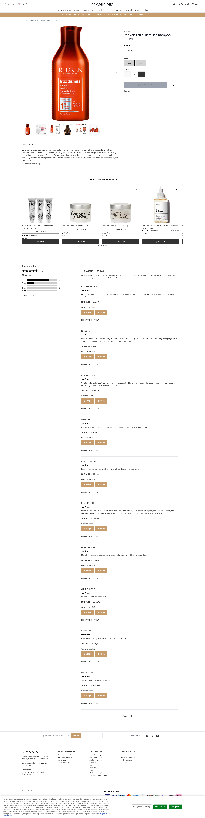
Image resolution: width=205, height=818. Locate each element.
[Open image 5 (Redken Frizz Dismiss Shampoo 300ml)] (81, 129)
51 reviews (138, 45)
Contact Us (62, 760)
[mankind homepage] (102, 4)
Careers (92, 765)
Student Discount (95, 760)
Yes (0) (88, 312)
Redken (127, 31)
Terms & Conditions (128, 757)
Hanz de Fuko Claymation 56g (75, 226)
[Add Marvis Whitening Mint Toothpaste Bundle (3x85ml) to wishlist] (56, 189)
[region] (102, 807)
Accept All (175, 807)
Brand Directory (95, 755)
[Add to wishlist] (174, 85)
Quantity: (128, 69)
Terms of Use (7, 816)
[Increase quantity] (141, 74)
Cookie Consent (27, 770)
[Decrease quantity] (127, 74)
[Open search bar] (174, 4)
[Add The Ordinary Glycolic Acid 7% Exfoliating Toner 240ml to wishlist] (175, 189)
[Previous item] (24, 216)
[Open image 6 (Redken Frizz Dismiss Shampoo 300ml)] (94, 129)
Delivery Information (65, 755)
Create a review (29, 295)
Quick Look (40, 242)
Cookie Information (127, 760)
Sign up (76, 736)
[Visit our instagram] (157, 735)
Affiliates (92, 768)
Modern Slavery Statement (99, 773)
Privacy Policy (125, 755)
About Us (92, 763)
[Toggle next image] (117, 73)
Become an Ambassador (98, 775)
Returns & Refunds (65, 757)
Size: (126, 58)
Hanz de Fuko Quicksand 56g (115, 226)
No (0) (102, 312)
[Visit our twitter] (152, 735)
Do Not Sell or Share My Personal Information (34, 773)
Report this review (90, 320)
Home (24, 20)
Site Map (124, 763)
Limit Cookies (160, 807)
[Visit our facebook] (147, 735)
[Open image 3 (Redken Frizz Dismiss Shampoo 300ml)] (54, 129)
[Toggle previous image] (24, 73)
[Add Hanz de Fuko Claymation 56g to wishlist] (95, 189)
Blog (91, 770)
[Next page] (135, 716)
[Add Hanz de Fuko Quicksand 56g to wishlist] (135, 189)
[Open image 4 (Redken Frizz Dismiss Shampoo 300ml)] (67, 129)
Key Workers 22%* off (97, 757)
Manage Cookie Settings (141, 807)
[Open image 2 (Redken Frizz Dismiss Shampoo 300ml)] (41, 129)
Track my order (63, 763)
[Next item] (181, 216)
